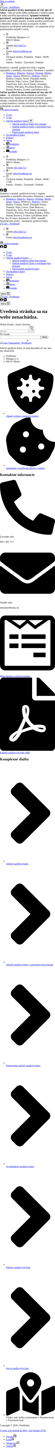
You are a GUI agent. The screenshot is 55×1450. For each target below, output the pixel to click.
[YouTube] (5, 247)
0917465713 (20, 231)
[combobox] (14, 331)
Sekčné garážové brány (17, 258)
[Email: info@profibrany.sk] (7, 234)
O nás (9, 255)
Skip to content (7, 1)
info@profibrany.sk (22, 237)
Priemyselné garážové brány (25, 269)
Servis (9, 277)
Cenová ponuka (10, 243)
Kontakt (13, 288)
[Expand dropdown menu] (31, 258)
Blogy (12, 284)
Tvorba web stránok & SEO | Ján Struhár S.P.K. (23, 1430)
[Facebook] (2, 247)
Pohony (10, 274)
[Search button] (31, 329)
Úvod (9, 252)
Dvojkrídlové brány (15, 271)
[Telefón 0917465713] (7, 229)
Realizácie (14, 280)
